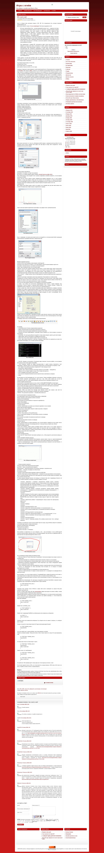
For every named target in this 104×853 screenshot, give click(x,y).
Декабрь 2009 (69, 116)
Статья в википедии (34, 26)
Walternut (19, 783)
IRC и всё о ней (21, 17)
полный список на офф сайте (45, 174)
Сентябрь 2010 (69, 112)
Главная (20, 10)
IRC (21, 688)
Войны (67, 78)
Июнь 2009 (68, 127)
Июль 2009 (68, 125)
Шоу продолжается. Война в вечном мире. (75, 94)
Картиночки (47, 10)
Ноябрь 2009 (69, 117)
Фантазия (68, 67)
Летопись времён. (70, 103)
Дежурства (32, 688)
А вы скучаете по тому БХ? (72, 87)
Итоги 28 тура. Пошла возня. (72, 97)
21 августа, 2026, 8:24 (26, 783)
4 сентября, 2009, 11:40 (24, 704)
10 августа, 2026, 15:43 (27, 772)
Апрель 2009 (69, 131)
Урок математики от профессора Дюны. (75, 96)
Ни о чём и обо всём (70, 61)
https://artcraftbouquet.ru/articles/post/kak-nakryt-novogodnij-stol (35, 779)
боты (28, 688)
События (68, 69)
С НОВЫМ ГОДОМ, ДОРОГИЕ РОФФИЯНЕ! (75, 89)
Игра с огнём (23, 5)
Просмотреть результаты (73, 51)
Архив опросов (28, 10)
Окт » (69, 146)
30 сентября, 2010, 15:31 (26, 717)
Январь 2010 (69, 114)
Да (66, 46)
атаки (26, 688)
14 (65, 142)
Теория (67, 71)
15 (67, 142)
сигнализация (44, 688)
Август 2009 (69, 123)
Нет (67, 48)
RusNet (21, 70)
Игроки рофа (69, 63)
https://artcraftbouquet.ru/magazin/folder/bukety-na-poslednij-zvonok (36, 767)
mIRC (31, 70)
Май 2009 (68, 129)
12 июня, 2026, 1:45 (26, 727)
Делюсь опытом (22, 14)
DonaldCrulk (19, 751)
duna (32, 18)
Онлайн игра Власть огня (71, 835)
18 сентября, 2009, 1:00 (24, 711)
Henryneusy (19, 762)
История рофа (69, 65)
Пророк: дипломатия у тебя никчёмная (75, 99)
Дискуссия (68, 75)
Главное (68, 59)
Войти (67, 153)
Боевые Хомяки (69, 832)
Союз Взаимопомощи (70, 837)
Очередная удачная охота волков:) (74, 101)
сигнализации (38, 591)
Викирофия (68, 834)
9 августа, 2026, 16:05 (27, 762)
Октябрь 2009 (69, 119)
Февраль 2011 (69, 110)
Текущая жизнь (69, 73)
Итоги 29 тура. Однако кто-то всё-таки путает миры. (74, 92)
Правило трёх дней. (70, 85)
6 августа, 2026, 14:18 (27, 751)
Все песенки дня (38, 10)
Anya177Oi (19, 727)
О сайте (54, 10)
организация (37, 688)
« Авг (66, 146)
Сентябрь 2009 (69, 121)
